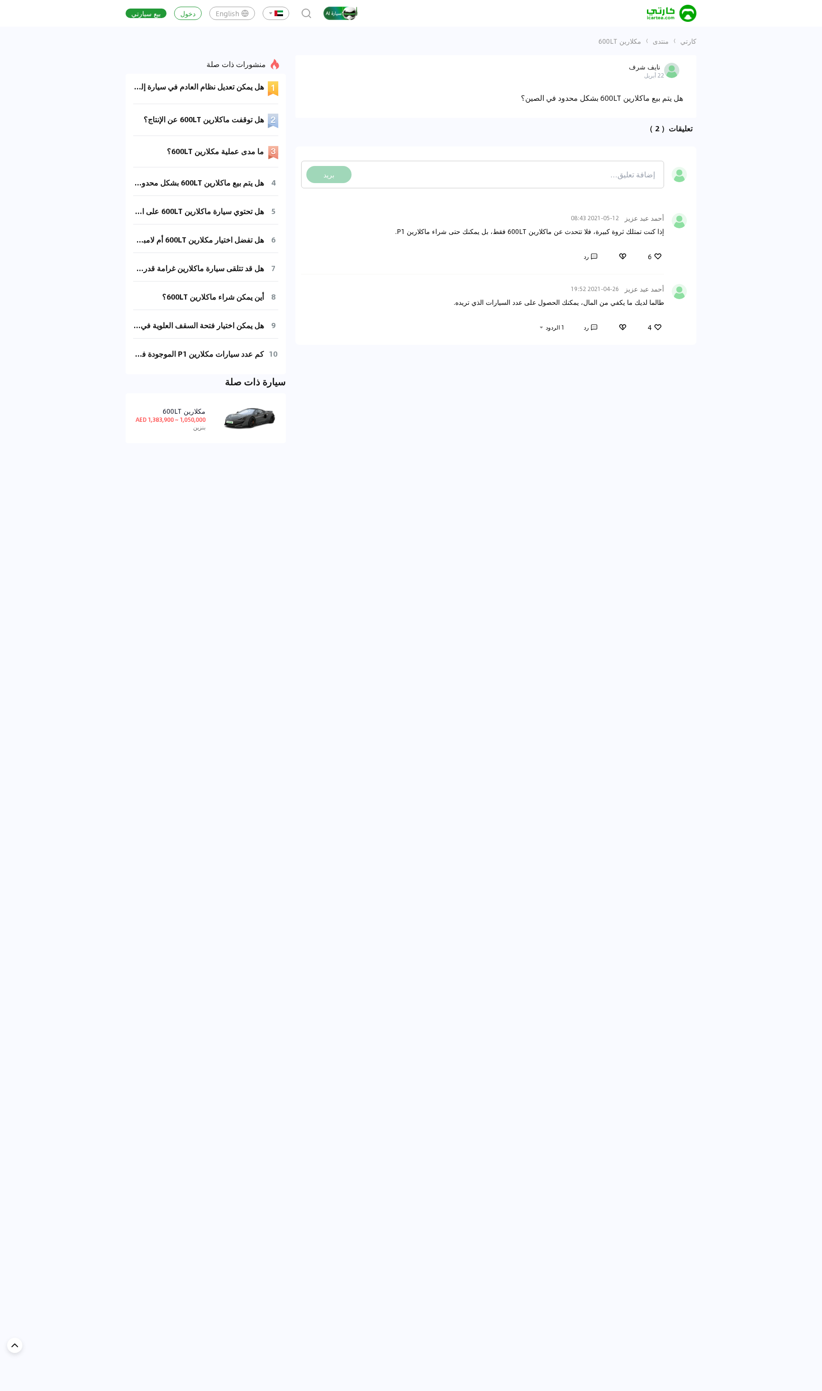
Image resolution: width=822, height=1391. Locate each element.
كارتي (688, 41)
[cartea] (671, 13)
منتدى (661, 41)
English (227, 13)
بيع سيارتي (146, 13)
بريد (328, 174)
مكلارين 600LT (619, 41)
